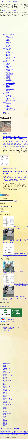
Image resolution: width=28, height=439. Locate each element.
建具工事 (8, 75)
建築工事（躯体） (7, 48)
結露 (4, 418)
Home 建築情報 (7, 363)
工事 (25, 143)
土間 (18, 143)
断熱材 (9, 146)
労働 (7, 143)
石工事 (7, 65)
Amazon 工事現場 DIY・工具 (7, 306)
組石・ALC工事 (10, 60)
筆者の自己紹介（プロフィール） (11, 327)
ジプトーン (8, 95)
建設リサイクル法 (10, 110)
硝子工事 (8, 77)
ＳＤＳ (18, 180)
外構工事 (8, 86)
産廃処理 (8, 46)
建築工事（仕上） (7, 61)
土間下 (21, 143)
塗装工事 (8, 78)
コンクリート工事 (10, 57)
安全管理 (8, 43)
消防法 (7, 105)
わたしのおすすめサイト (9, 328)
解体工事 (8, 90)
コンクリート (12, 141)
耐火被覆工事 (9, 74)
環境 (18, 146)
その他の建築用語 (10, 100)
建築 (12, 144)
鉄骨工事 (8, 58)
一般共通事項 (9, 37)
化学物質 (20, 177)
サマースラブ (19, 141)
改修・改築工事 (10, 89)
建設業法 (8, 107)
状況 (8, 180)
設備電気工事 (9, 87)
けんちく (8, 36)
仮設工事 (8, 49)
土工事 (7, 51)
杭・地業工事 (9, 52)
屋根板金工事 (9, 69)
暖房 (12, 146)
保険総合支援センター (11, 177)
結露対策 (8, 40)
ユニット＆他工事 (10, 83)
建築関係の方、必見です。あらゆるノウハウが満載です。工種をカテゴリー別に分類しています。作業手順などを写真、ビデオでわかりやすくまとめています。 (14, 433)
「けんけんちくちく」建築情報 (9, 428)
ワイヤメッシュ (10, 98)
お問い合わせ (6, 330)
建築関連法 (6, 102)
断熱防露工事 (9, 81)
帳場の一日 (8, 42)
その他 (7, 92)
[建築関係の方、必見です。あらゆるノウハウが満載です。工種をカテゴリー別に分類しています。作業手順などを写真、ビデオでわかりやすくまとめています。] (8, 1)
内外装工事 (8, 80)
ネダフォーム (9, 96)
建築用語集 (6, 93)
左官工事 (8, 72)
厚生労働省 (11, 143)
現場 (15, 146)
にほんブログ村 (11, 319)
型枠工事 (8, 55)
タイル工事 (8, 66)
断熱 (6, 146)
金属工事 (8, 71)
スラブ (25, 141)
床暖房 (8, 144)
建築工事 (16, 144)
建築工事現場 (22, 144)
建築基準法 (8, 104)
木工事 (7, 68)
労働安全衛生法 (10, 108)
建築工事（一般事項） (8, 34)
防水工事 (8, 63)
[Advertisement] (14, 25)
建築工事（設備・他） (8, 84)
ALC (7, 99)
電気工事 (24, 146)
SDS (9, 176)
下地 (4, 143)
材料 (6, 180)
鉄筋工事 (8, 54)
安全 (21, 179)
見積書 (7, 39)
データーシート (15, 176)
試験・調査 (8, 45)
